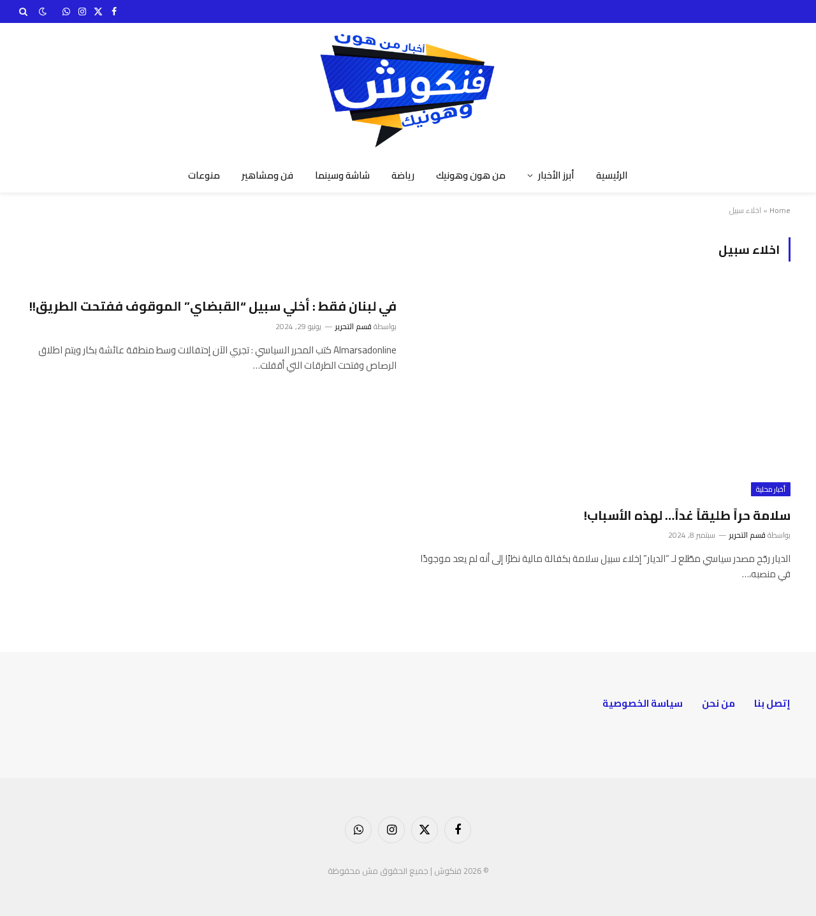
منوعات (204, 175)
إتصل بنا (772, 703)
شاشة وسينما (342, 175)
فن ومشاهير (267, 175)
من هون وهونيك (471, 175)
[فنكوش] (408, 90)
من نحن (718, 703)
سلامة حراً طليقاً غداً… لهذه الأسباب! (687, 515)
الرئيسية (612, 175)
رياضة (402, 175)
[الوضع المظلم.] (43, 11)
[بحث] (24, 11)
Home (779, 210)
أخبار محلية (770, 489)
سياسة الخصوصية (642, 703)
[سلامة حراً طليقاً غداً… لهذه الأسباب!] (604, 391)
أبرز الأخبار (556, 175)
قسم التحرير (747, 535)
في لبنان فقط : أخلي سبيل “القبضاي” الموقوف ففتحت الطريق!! (213, 305)
